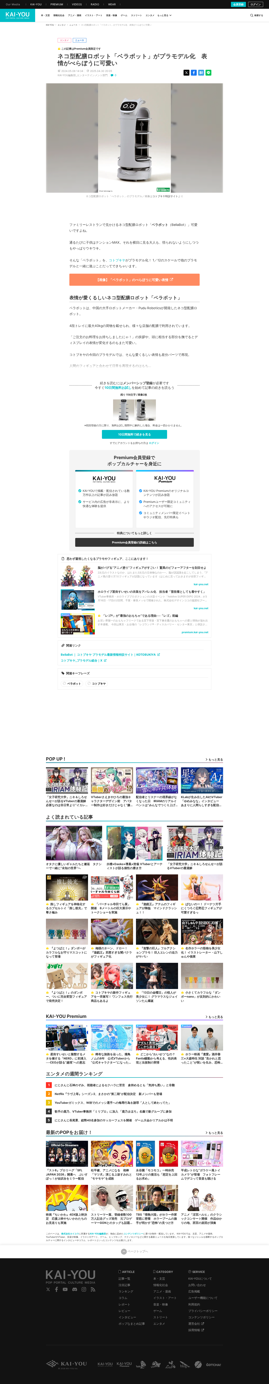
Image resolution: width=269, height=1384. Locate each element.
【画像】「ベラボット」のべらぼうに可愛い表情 (132, 280)
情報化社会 (160, 1285)
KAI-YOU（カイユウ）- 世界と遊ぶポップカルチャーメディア (17, 15)
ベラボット (74, 683)
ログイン (256, 4)
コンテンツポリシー (133, 1233)
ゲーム (157, 1311)
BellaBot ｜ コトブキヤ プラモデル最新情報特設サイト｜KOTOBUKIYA (108, 654)
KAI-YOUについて (200, 1278)
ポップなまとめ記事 (132, 1323)
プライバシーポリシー (203, 1311)
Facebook (56, 1289)
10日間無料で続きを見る (134, 434)
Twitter (48, 1289)
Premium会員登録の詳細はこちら (134, 542)
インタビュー (127, 1317)
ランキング (126, 1291)
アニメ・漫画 (162, 1291)
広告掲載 (194, 1291)
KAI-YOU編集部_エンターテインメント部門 (83, 75)
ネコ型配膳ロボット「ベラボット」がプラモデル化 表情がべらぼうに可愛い (132, 60)
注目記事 (124, 1285)
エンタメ (62, 25)
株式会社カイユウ (70, 1233)
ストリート (160, 1317)
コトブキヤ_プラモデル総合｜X (81, 660)
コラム (123, 1298)
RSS (93, 1289)
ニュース (73, 25)
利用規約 (194, 1304)
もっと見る (162, 15)
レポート (124, 1304)
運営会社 (194, 1323)
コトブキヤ (117, 260)
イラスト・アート (165, 1298)
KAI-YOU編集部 (98, 1233)
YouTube (65, 1289)
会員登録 (238, 4)
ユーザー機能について (203, 1298)
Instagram (84, 1289)
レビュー (124, 1311)
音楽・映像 (160, 1304)
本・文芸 (159, 1278)
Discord (74, 1289)
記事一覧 (124, 1278)
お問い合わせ (197, 1285)
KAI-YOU (50, 25)
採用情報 (194, 1330)
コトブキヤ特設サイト (165, 196)
